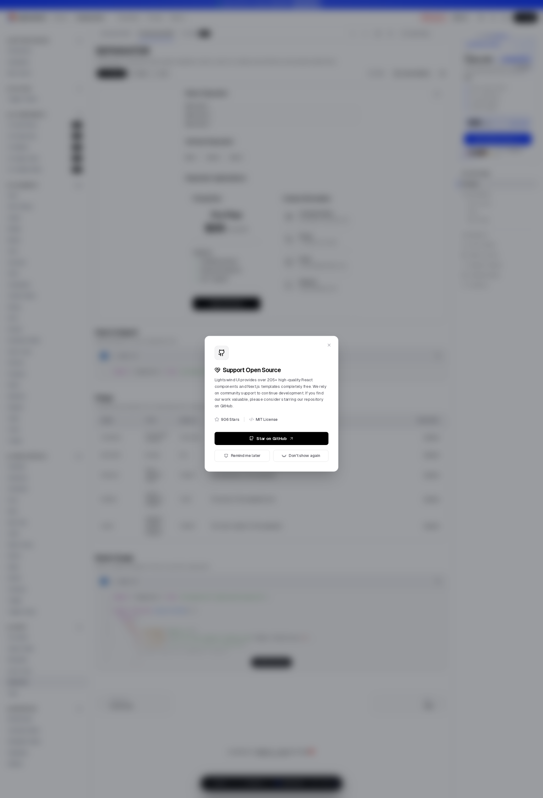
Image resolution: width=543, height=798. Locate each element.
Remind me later (244, 453)
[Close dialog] (332, 337)
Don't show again (306, 453)
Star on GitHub (271, 435)
